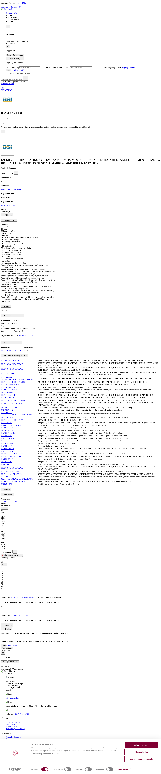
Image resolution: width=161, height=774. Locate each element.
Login (8, 70)
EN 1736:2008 (6, 423)
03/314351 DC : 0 (7, 90)
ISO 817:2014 (6, 462)
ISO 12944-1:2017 (8, 417)
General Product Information (13, 316)
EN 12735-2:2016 (8, 433)
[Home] (7, 9)
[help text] (3, 131)
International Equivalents (12, 343)
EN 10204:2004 (7, 443)
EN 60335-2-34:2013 (9, 428)
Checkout (7, 629)
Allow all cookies (141, 745)
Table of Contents (10, 220)
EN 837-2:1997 (7, 459)
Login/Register (13, 58)
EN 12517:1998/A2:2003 (10, 385)
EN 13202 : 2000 (7, 374)
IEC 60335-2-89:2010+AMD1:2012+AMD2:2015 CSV (17, 478)
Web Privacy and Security (15, 729)
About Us (18, 7)
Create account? (17, 70)
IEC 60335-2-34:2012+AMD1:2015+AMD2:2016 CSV (17, 414)
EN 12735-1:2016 (8, 438)
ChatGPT (7, 501)
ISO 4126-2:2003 (7, 430)
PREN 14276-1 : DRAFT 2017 (13, 382)
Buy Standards (11, 13)
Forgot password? (128, 68)
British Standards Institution (11, 189)
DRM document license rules (22, 597)
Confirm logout (18, 55)
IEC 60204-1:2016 (8, 387)
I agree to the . (15, 615)
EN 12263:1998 (7, 410)
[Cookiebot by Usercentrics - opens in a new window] (15, 769)
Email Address (33, 68)
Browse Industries (12, 739)
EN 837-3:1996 (7, 464)
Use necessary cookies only (141, 759)
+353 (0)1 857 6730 (22, 3)
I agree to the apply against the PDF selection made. (31, 597)
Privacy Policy (11, 724)
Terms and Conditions (14, 722)
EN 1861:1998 (6, 436)
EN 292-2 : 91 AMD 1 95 (11, 456)
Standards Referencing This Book (15, 356)
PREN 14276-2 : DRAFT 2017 (13, 400)
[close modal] (8, 46)
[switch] (67, 769)
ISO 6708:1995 (7, 392)
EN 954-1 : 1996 (7, 449)
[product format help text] (14, 552)
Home (3, 86)
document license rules (19, 615)
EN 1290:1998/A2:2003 (10, 472)
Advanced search (7, 84)
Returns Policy (11, 727)
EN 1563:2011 (6, 446)
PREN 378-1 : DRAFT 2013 (12, 369)
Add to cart (8, 215)
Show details (122, 769)
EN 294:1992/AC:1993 (10, 360)
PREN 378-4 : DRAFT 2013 (12, 364)
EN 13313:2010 (7, 451)
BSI (2, 88)
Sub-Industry (8, 495)
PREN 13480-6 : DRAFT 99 (12, 420)
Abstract (7, 306)
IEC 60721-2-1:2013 (9, 407)
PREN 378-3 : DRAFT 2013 (12, 468)
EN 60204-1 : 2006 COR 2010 (13, 481)
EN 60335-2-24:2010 (9, 390)
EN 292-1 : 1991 (7, 398)
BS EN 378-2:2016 (8, 206)
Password (91, 68)
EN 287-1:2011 (7, 484)
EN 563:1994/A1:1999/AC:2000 (13, 404)
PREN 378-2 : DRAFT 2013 (12, 350)
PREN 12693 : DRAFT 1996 (12, 395)
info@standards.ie (12, 698)
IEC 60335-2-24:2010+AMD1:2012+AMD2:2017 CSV (17, 378)
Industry (7, 489)
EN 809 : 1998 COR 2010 (11, 425)
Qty (2, 562)
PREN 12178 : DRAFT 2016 (12, 474)
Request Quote (7, 648)
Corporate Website (8, 7)
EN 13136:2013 (7, 441)
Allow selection (141, 752)
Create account (12, 645)
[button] (4, 508)
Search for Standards (13, 737)
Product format (6, 552)
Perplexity (16, 501)
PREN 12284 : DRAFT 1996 (12, 454)
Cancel (9, 55)
